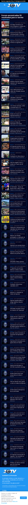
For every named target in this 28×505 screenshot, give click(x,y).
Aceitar (23, 497)
